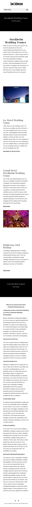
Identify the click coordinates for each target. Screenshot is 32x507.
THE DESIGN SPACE (23, 503)
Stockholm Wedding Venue (16, 18)
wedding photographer (18, 45)
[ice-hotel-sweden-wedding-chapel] (16, 102)
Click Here (16, 25)
